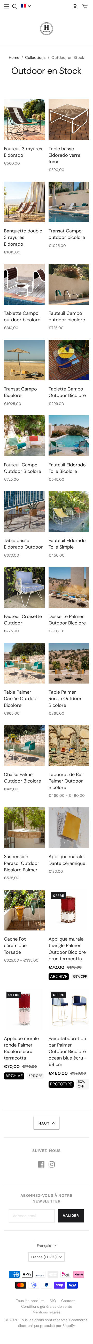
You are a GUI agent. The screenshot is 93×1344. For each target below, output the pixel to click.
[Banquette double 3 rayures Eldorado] (24, 202)
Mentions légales (46, 1312)
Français (44, 1245)
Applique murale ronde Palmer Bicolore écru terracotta (21, 1048)
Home (14, 57)
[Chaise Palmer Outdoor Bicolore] (24, 745)
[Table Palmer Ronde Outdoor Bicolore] (69, 663)
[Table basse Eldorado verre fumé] (69, 119)
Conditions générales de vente (46, 1306)
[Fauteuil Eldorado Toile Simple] (69, 511)
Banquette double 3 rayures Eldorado (23, 237)
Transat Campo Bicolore (20, 392)
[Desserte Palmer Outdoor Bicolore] (69, 587)
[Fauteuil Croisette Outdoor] (24, 587)
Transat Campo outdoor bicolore (67, 234)
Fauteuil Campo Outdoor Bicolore (22, 468)
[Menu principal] (6, 6)
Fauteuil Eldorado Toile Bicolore (67, 468)
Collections (35, 57)
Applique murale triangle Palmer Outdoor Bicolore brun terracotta (67, 949)
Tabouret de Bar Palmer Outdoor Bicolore (66, 781)
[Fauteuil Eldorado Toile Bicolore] (69, 435)
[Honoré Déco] (46, 28)
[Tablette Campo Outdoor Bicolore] (69, 360)
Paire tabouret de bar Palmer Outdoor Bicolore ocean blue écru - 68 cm (68, 1051)
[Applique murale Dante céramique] (69, 827)
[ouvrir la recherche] (14, 6)
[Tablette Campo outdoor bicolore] (24, 284)
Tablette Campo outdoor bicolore (22, 316)
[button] (26, 6)
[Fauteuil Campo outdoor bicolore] (69, 284)
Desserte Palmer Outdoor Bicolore (67, 619)
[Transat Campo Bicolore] (24, 360)
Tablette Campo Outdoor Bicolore (67, 392)
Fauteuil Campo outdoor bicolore (67, 316)
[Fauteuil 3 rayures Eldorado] (24, 119)
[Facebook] (41, 1164)
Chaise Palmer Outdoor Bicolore (22, 777)
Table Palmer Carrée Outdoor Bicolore (21, 698)
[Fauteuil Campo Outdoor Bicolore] (24, 435)
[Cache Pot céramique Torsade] (24, 910)
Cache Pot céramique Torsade (15, 945)
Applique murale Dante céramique (67, 860)
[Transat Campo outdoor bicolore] (69, 202)
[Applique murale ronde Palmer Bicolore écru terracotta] (24, 1009)
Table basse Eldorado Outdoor (23, 543)
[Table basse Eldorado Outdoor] (24, 511)
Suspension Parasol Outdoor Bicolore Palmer (21, 863)
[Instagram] (52, 1164)
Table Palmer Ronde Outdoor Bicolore (65, 698)
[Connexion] (75, 6)
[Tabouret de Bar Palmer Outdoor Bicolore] (69, 745)
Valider (71, 1215)
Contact (68, 1300)
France (44, 1257)
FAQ (53, 1300)
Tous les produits (30, 1300)
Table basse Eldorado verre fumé (64, 155)
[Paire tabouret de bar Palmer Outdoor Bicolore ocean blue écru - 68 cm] (69, 1009)
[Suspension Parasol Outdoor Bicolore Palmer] (24, 827)
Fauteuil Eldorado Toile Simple (67, 543)
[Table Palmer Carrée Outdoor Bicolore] (24, 663)
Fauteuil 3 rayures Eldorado (23, 152)
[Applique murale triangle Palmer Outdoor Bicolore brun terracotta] (69, 910)
